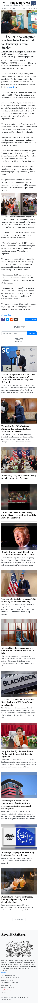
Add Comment (31, 319)
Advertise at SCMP (7, 980)
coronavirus (11, 87)
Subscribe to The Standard (10, 978)
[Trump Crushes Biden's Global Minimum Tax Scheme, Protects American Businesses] (19, 411)
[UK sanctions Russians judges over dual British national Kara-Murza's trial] (19, 632)
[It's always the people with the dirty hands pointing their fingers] (19, 837)
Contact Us (21, 998)
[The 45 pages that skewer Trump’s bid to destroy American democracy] (19, 583)
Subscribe (31, 333)
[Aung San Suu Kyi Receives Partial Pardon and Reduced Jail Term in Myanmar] (19, 736)
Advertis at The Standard (9, 983)
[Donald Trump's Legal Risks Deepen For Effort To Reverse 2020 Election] (19, 536)
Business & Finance (7, 987)
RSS (4, 992)
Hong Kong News (19, 3)
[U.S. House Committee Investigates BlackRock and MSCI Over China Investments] (19, 684)
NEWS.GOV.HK (6, 985)
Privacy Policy (6, 1000)
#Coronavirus (6, 315)
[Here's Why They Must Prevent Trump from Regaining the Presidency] (19, 460)
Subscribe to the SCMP (8, 975)
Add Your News (6, 990)
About (27, 998)
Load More (19, 919)
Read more (4, 972)
